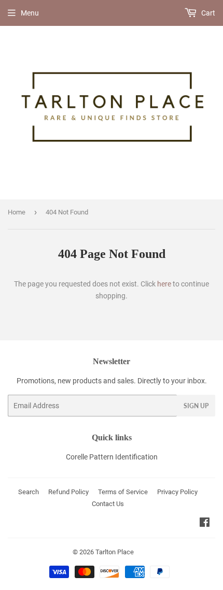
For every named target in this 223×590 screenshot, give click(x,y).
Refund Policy (68, 492)
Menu (30, 13)
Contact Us (108, 504)
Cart (207, 13)
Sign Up (196, 406)
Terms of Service (123, 492)
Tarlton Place (114, 552)
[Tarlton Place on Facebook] (204, 524)
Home (16, 212)
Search (28, 492)
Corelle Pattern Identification (112, 457)
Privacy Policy (177, 492)
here (164, 284)
